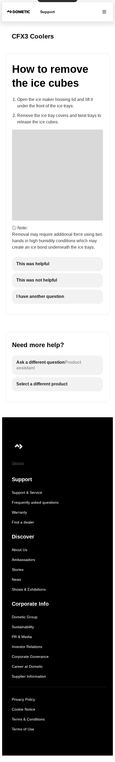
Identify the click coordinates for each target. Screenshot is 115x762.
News (16, 579)
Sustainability (23, 627)
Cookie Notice (23, 709)
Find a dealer (23, 522)
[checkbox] (57, 264)
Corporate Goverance (30, 656)
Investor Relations (27, 647)
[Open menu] (104, 11)
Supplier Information (29, 676)
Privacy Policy (23, 699)
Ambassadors (23, 560)
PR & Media (22, 637)
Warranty (19, 512)
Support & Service (27, 492)
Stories (18, 569)
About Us (19, 550)
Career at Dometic (27, 666)
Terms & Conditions (28, 719)
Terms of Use (23, 729)
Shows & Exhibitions (29, 589)
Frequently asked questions (35, 502)
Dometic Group (24, 617)
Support (47, 12)
